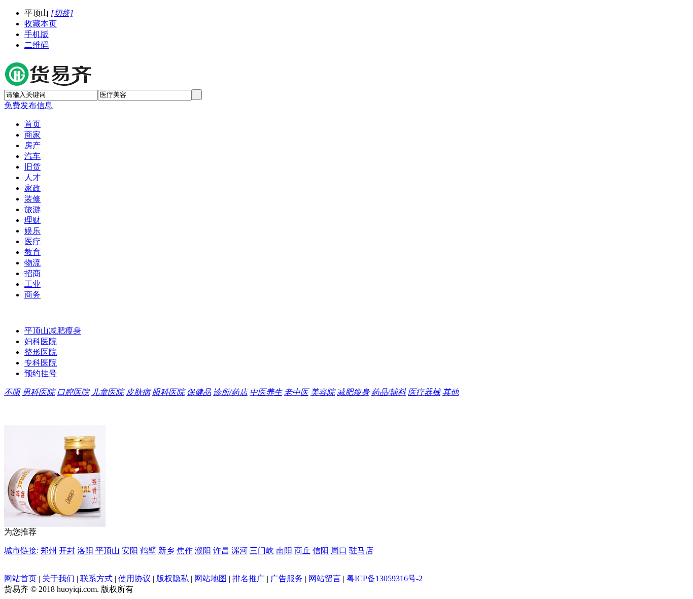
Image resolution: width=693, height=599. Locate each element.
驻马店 (361, 550)
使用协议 (134, 578)
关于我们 (58, 578)
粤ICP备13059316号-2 (384, 578)
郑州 (49, 550)
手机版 (36, 34)
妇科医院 (40, 341)
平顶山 (107, 550)
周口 (339, 550)
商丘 (302, 550)
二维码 (36, 45)
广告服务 (286, 578)
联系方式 (96, 578)
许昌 (221, 550)
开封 (67, 550)
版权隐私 (172, 578)
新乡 (166, 550)
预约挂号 (40, 373)
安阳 (130, 550)
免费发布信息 (28, 105)
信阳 (321, 550)
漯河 (239, 550)
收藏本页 (40, 23)
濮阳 (203, 550)
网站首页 (20, 578)
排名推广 (248, 578)
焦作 (185, 550)
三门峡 (262, 550)
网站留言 (324, 578)
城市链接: (21, 550)
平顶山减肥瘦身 (52, 330)
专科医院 (40, 362)
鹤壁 (148, 550)
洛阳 (85, 550)
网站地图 (210, 578)
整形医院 (40, 352)
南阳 (284, 550)
